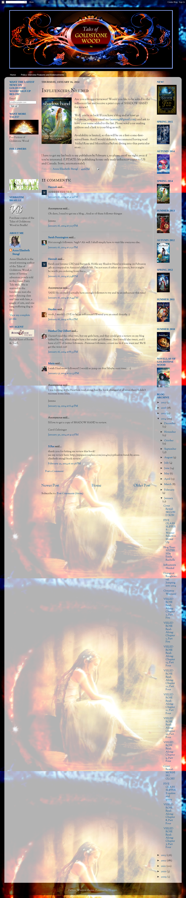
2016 (164, 408)
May (167, 474)
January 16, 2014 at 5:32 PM (63, 247)
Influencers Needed (169, 566)
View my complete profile (19, 317)
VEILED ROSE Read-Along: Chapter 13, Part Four (169, 656)
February (169, 490)
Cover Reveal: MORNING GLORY (169, 772)
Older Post (142, 485)
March (168, 484)
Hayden (52, 309)
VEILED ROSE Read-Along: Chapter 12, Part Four (169, 680)
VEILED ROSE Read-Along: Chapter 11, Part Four (169, 704)
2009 (164, 877)
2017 (164, 403)
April (167, 479)
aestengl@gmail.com (122, 119)
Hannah (52, 187)
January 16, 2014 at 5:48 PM (63, 276)
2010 (164, 871)
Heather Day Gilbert (59, 331)
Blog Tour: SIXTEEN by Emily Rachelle (169, 554)
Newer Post (50, 485)
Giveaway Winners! (169, 592)
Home (13, 75)
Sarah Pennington (58, 237)
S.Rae (51, 446)
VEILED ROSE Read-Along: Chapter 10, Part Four (169, 728)
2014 (164, 419)
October (169, 441)
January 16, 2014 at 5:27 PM (63, 226)
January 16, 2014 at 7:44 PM (63, 298)
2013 (164, 855)
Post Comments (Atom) (70, 493)
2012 (164, 861)
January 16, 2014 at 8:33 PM (63, 352)
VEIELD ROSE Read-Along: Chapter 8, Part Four (169, 814)
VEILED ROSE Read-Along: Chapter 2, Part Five (169, 608)
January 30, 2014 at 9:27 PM (63, 435)
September (170, 449)
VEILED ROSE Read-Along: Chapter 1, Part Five (169, 632)
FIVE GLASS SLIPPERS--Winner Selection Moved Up (169, 531)
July (166, 463)
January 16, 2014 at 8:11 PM (63, 319)
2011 (163, 866)
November (170, 432)
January (168, 498)
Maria (51, 364)
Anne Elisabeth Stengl (21, 252)
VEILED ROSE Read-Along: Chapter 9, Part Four (169, 752)
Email (12, 99)
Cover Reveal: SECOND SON (169, 510)
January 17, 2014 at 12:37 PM (63, 373)
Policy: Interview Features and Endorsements (42, 75)
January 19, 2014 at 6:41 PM (63, 406)
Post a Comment (54, 471)
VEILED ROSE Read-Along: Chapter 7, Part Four (169, 838)
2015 (163, 413)
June (167, 468)
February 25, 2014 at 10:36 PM (64, 464)
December (170, 423)
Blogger (112, 890)
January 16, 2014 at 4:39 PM (63, 197)
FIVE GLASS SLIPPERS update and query (169, 792)
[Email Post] (97, 169)
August (168, 458)
